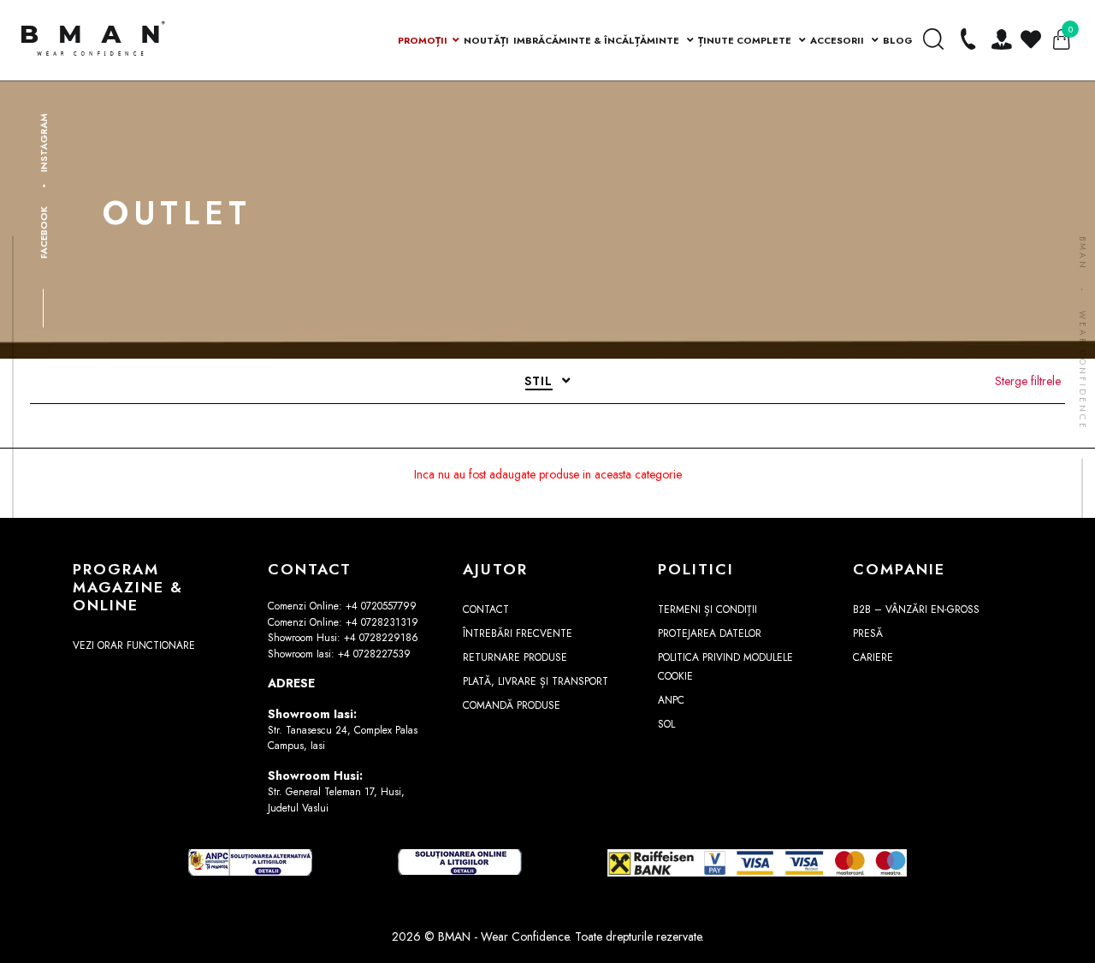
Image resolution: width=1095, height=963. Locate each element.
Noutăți (486, 40)
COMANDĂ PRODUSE (511, 705)
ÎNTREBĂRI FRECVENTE (517, 633)
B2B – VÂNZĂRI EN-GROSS (916, 609)
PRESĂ (868, 633)
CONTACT (486, 609)
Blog (898, 40)
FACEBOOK (43, 231)
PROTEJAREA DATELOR (709, 633)
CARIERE (873, 657)
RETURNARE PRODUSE (515, 657)
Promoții (422, 40)
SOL (666, 724)
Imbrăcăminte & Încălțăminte (597, 40)
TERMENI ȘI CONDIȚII (707, 609)
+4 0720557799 (381, 606)
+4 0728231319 (382, 622)
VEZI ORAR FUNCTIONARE (134, 645)
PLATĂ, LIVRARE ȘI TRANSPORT (535, 681)
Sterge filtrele (1028, 380)
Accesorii (838, 40)
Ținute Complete (746, 40)
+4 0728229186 (381, 637)
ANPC (671, 700)
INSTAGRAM (43, 141)
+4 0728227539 (374, 654)
